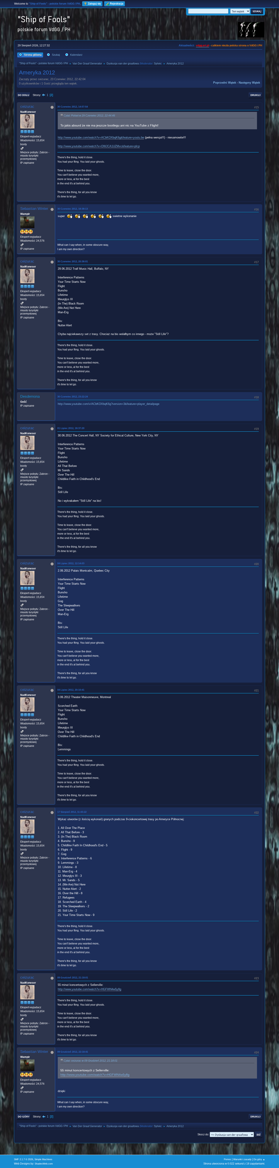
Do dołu (23, 95)
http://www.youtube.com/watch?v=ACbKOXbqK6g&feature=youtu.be (101, 137)
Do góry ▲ (259, 1159)
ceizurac (27, 106)
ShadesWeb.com (44, 1163)
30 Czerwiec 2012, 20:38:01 (72, 261)
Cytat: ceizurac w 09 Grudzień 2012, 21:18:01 (90, 1060)
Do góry (23, 1116)
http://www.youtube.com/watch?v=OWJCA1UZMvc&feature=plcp (99, 146)
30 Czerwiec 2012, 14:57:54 (72, 106)
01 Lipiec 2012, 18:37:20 (70, 428)
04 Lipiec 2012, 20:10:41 (70, 689)
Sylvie (157, 63)
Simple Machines (43, 1159)
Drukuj (255, 95)
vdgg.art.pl (202, 45)
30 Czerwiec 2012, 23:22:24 (72, 396)
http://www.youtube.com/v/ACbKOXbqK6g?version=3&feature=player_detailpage (108, 404)
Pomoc (227, 1159)
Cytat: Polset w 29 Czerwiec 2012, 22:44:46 (89, 115)
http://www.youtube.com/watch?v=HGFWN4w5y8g (89, 989)
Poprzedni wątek (224, 82)
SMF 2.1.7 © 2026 (23, 1159)
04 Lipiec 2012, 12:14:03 (70, 563)
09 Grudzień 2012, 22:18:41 (72, 1051)
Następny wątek (249, 82)
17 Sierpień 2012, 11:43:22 (72, 812)
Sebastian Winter (34, 209)
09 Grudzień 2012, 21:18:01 (72, 977)
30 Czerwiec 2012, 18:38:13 (72, 208)
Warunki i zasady (242, 1159)
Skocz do (202, 1134)
